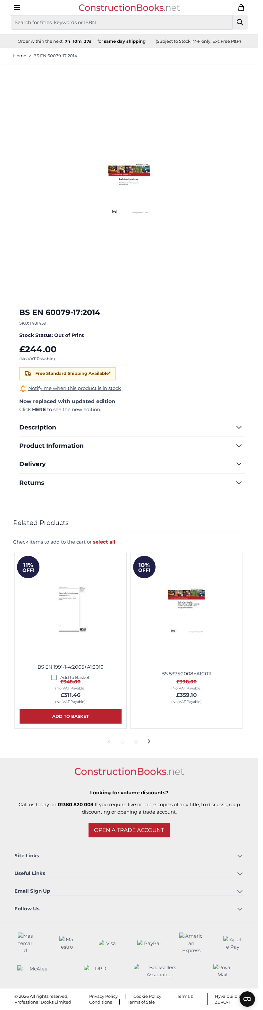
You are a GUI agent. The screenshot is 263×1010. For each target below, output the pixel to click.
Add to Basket (74, 677)
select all (104, 542)
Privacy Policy (103, 996)
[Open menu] (17, 7)
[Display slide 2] (135, 741)
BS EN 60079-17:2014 (55, 55)
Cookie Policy (147, 996)
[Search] (240, 22)
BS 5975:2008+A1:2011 (186, 674)
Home (19, 55)
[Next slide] (149, 741)
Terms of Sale (141, 1002)
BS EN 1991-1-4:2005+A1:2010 (71, 667)
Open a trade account (129, 830)
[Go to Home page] (129, 7)
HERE (39, 409)
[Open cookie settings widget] (247, 999)
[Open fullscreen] (129, 187)
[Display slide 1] (122, 741)
